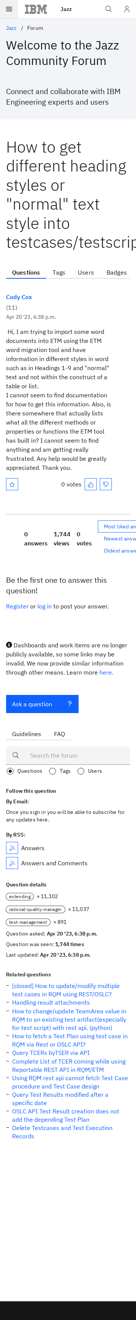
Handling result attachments (51, 1002)
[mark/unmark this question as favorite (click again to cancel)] (12, 484)
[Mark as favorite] (12, 484)
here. (106, 672)
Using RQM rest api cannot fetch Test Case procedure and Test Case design (70, 1082)
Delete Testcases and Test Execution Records (62, 1132)
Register (17, 606)
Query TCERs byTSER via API (51, 1052)
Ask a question (32, 704)
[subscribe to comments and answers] (12, 863)
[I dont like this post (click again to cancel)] (106, 484)
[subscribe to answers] (12, 848)
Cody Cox (19, 297)
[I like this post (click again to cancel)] (91, 484)
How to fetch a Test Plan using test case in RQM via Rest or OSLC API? (70, 1040)
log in (44, 606)
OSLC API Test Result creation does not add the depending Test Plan (65, 1115)
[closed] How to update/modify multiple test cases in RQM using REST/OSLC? (66, 990)
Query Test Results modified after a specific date (60, 1099)
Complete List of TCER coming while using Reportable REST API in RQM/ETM (68, 1065)
